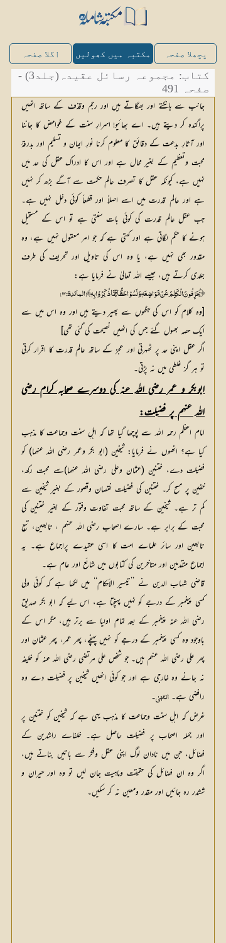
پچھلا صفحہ (185, 54)
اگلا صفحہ (41, 54)
